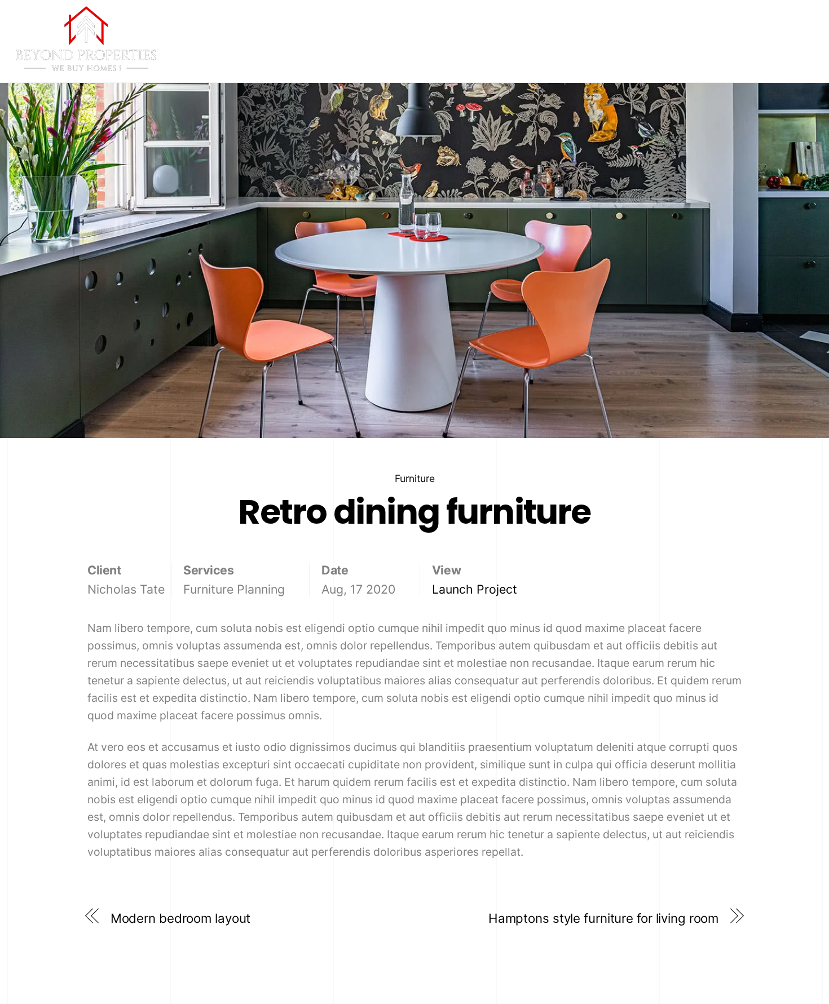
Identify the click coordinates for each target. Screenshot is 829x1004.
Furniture (415, 478)
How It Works (696, 53)
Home (470, 53)
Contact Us (776, 53)
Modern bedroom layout (181, 918)
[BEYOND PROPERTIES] (86, 66)
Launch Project (474, 589)
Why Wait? (617, 53)
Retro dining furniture (414, 512)
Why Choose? (537, 53)
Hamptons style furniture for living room (603, 918)
